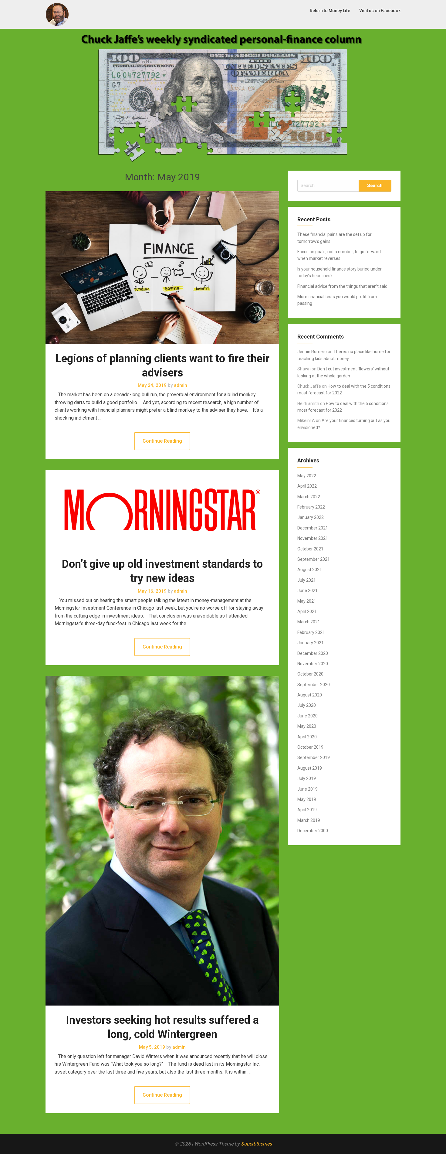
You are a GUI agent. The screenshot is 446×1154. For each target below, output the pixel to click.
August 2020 (309, 695)
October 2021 (310, 548)
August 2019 (309, 768)
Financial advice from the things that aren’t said (342, 286)
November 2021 (312, 538)
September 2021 (313, 559)
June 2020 (307, 715)
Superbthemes (256, 1144)
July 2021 (306, 580)
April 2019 (307, 809)
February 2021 (311, 632)
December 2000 (312, 830)
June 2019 (307, 789)
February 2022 (311, 507)
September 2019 (313, 757)
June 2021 (307, 590)
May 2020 (306, 726)
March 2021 (308, 621)
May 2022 (306, 475)
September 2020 (313, 684)
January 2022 (310, 517)
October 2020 (310, 674)
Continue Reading (162, 441)
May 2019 (306, 799)
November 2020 (312, 663)
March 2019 (308, 820)
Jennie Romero (312, 351)
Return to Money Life (330, 10)
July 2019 (306, 778)
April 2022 (307, 486)
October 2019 (310, 747)
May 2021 (306, 601)
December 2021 (312, 528)
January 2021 (310, 642)
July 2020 (306, 705)
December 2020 (312, 653)
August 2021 (309, 569)
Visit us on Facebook (379, 10)
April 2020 (307, 736)
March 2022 (308, 496)
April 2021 (307, 611)
